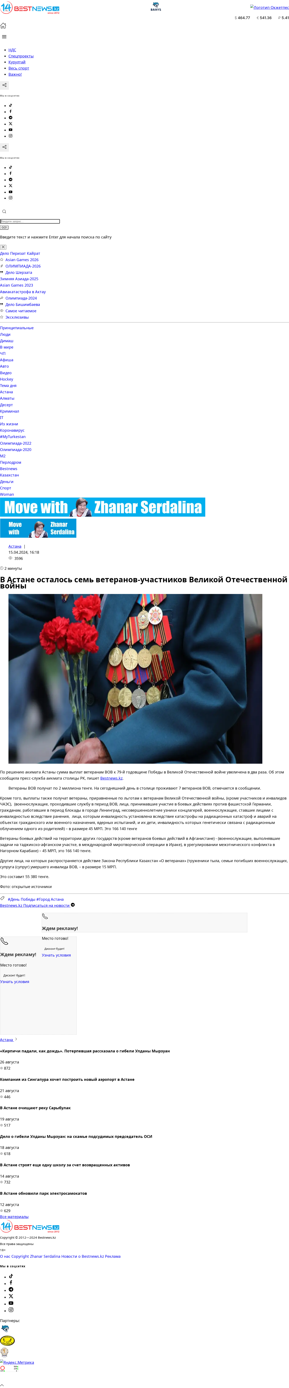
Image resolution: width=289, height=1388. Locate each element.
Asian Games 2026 (22, 259)
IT (1, 417)
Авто (4, 366)
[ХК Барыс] (5, 1332)
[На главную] (3, 27)
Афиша (6, 359)
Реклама (113, 1256)
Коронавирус (12, 430)
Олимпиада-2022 (15, 443)
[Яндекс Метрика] (17, 1362)
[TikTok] (10, 105)
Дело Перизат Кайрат (20, 253)
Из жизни (9, 423)
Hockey (6, 379)
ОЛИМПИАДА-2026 (23, 266)
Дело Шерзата (19, 272)
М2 (3, 455)
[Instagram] (10, 136)
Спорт (5, 487)
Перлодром (10, 462)
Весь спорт (18, 68)
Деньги (7, 481)
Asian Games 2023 (16, 285)
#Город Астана (50, 899)
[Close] (3, 247)
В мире (6, 347)
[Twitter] (10, 124)
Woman (7, 494)
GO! (4, 227)
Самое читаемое (21, 310)
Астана (6, 391)
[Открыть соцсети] (4, 85)
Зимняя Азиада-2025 (19, 278)
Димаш (6, 340)
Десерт (6, 404)
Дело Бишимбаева (23, 304)
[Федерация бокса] (4, 1356)
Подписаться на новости (35, 905)
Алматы (7, 398)
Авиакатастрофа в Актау (23, 291)
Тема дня (8, 385)
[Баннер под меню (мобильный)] (38, 536)
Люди (5, 334)
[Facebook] (10, 112)
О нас (5, 1256)
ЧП (3, 353)
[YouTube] (10, 130)
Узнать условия (56, 955)
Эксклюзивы (17, 317)
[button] (4, 36)
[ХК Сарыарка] (7, 1344)
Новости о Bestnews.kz (82, 1256)
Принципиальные (17, 327)
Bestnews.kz (111, 778)
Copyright (20, 1256)
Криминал (9, 411)
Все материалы (14, 1216)
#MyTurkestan (13, 436)
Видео (6, 372)
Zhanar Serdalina (45, 1256)
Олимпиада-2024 (21, 298)
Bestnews (8, 468)
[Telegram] (10, 118)
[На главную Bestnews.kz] (29, 1231)
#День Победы (21, 899)
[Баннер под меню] (102, 515)
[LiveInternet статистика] (9, 1378)
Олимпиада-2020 (15, 449)
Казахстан (9, 475)
